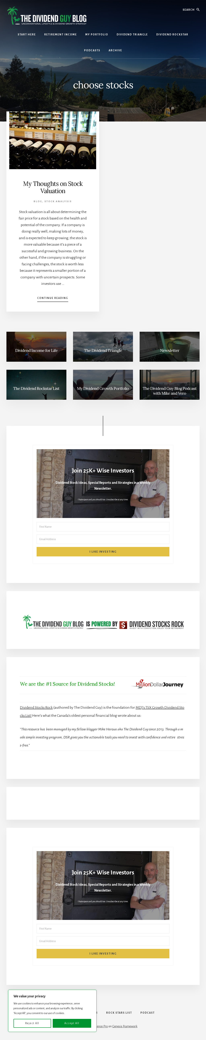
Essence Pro (100, 1026)
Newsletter (169, 350)
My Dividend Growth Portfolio (103, 388)
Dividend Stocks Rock (36, 707)
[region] (52, 1011)
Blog (38, 201)
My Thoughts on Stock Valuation (52, 187)
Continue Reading (52, 299)
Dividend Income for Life (36, 350)
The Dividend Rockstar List (36, 388)
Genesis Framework (124, 1026)
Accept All (71, 1023)
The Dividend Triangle (103, 350)
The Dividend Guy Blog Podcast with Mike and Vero (170, 391)
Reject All (32, 1023)
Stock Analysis (58, 201)
